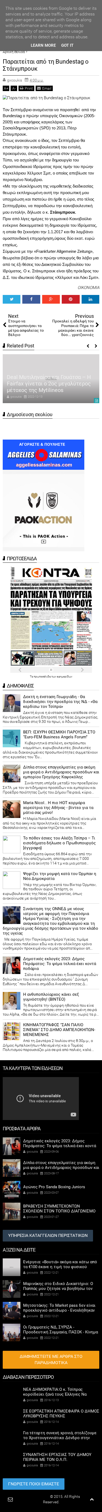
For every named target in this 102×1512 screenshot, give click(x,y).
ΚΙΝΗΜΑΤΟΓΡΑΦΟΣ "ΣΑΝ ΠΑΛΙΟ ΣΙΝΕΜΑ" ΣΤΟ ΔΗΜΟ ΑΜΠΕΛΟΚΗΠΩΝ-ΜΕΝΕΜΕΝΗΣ (59, 1029)
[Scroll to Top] (91, 1499)
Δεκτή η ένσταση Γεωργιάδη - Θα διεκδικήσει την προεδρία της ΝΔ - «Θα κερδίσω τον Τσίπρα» (60, 701)
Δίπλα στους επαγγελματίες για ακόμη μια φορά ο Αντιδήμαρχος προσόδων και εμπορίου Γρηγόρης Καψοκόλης (61, 772)
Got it (67, 45)
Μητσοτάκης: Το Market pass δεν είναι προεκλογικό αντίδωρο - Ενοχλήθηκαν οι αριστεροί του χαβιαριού (59, 1310)
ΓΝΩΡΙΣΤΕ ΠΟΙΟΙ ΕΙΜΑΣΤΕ (33, 1483)
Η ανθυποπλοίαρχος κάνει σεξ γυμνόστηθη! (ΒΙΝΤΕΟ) (51, 997)
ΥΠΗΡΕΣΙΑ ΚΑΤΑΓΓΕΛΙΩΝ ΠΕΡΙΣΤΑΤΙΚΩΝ (48, 1235)
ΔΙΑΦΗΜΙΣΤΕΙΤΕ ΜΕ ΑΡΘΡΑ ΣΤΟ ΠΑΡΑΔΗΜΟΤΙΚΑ (51, 1359)
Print (29, 88)
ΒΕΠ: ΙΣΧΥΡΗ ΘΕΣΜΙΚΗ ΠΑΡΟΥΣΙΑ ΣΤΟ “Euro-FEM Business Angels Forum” (59, 734)
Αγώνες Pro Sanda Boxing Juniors (54, 1186)
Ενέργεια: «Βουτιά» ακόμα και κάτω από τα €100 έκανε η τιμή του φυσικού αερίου (60, 1266)
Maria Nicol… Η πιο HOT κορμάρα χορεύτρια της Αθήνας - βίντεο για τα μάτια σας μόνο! (58, 807)
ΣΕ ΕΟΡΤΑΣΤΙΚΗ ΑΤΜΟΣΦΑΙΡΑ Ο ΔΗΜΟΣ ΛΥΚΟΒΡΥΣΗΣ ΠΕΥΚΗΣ (61, 1413)
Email (46, 88)
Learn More (43, 45)
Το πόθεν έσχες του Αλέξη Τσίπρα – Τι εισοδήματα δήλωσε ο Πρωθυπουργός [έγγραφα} (59, 843)
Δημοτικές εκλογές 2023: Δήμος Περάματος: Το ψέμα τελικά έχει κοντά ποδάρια (59, 963)
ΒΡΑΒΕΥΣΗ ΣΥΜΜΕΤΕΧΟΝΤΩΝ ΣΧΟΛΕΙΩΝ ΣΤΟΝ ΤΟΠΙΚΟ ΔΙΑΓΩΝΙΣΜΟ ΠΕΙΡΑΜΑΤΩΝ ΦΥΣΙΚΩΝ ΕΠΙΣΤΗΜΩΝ (59, 1211)
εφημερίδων (64, 676)
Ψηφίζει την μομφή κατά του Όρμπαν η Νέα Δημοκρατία (59, 876)
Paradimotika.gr (35, 1496)
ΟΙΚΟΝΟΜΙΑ (88, 287)
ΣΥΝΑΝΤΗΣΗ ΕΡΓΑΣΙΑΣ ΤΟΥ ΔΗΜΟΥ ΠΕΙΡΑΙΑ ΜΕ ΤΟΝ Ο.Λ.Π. (57, 1457)
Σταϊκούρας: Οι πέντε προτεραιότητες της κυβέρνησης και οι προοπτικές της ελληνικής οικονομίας (47, 380)
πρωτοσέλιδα (42, 676)
